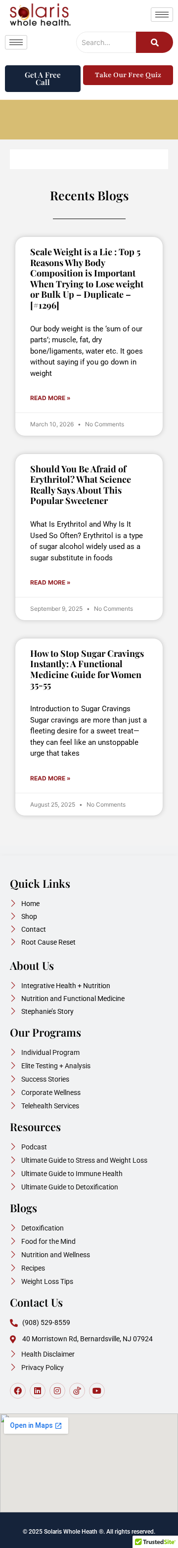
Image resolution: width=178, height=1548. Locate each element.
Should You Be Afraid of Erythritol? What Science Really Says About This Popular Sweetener (80, 485)
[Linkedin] (37, 1391)
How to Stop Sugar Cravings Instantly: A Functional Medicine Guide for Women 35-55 (87, 669)
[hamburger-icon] (162, 14)
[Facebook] (18, 1391)
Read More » (50, 398)
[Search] (154, 42)
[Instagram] (57, 1391)
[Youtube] (97, 1391)
